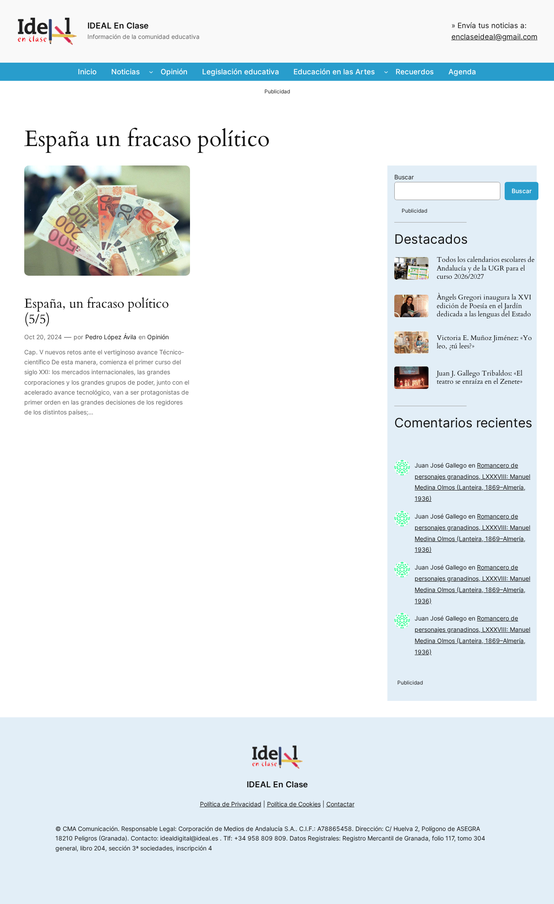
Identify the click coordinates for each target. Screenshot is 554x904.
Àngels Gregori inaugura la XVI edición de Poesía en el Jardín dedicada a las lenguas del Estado (484, 305)
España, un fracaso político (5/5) (96, 311)
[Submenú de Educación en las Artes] (386, 72)
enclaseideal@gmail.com (494, 36)
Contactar (340, 804)
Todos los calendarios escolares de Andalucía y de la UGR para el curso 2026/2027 (486, 268)
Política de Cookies (294, 804)
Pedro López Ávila (110, 337)
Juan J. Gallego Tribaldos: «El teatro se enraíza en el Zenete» (479, 377)
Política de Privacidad (230, 804)
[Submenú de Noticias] (151, 72)
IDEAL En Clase (117, 25)
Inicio (87, 71)
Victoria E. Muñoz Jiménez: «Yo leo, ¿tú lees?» (484, 342)
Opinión (158, 337)
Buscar (404, 177)
